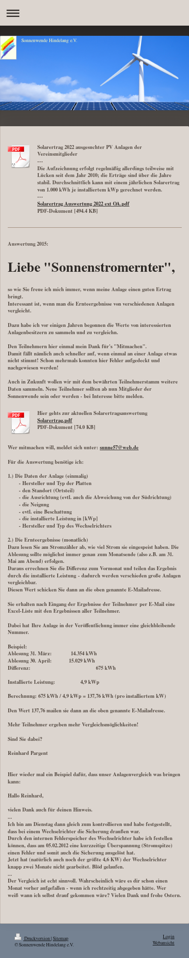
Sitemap (60, 938)
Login (168, 936)
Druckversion (37, 938)
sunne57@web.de (119, 447)
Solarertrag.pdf (54, 420)
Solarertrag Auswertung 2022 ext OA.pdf (83, 203)
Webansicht (163, 943)
